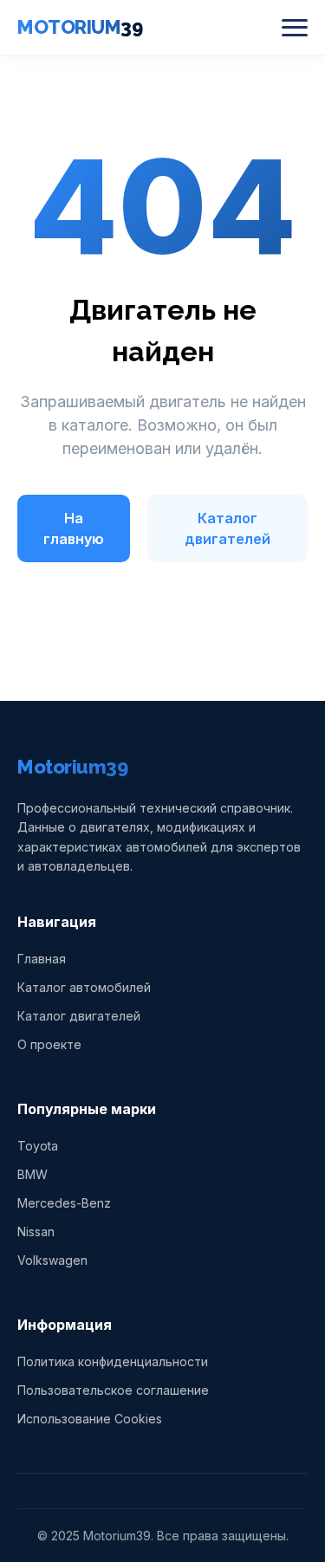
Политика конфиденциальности (112, 1361)
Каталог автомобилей (84, 987)
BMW (32, 1174)
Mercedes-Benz (64, 1203)
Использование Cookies (89, 1418)
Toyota (37, 1145)
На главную (73, 528)
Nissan (36, 1231)
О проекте (49, 1044)
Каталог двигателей (227, 528)
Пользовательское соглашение (113, 1390)
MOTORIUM (79, 27)
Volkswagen (52, 1260)
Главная (41, 958)
